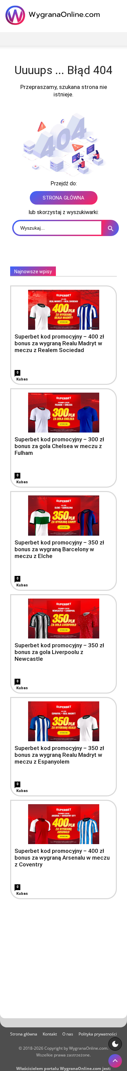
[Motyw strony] (115, 1044)
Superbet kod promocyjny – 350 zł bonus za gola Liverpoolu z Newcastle (59, 652)
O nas (67, 1034)
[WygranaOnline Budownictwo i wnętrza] (54, 15)
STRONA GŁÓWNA (63, 198)
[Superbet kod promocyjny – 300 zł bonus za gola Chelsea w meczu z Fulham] (63, 413)
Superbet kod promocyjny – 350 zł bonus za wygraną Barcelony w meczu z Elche (59, 549)
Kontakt (50, 1034)
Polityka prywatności (98, 1034)
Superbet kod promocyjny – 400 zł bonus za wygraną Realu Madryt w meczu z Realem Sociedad (59, 343)
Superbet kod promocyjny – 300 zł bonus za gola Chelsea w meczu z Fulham (59, 446)
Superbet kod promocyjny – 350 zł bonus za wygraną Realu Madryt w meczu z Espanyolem (59, 755)
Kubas (22, 379)
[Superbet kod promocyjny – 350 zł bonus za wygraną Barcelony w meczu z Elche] (63, 515)
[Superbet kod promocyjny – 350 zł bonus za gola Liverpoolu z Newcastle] (63, 618)
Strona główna (23, 1034)
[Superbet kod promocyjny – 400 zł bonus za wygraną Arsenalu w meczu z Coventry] (63, 824)
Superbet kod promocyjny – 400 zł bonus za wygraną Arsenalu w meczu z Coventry (62, 857)
